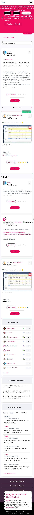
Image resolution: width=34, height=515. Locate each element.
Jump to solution (8, 59)
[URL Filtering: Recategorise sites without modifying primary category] (2, 107)
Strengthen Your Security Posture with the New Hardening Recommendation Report (16, 392)
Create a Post (27, 33)
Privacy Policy (19, 8)
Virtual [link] (16, 412)
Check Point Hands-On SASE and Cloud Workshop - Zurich (17, 421)
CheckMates (9, 473)
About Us (21, 513)
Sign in (8, 500)
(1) (27, 162)
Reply (15, 100)
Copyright (7, 513)
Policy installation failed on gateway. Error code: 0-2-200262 (15, 386)
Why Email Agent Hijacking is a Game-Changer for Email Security (16, 431)
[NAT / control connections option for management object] (31, 107)
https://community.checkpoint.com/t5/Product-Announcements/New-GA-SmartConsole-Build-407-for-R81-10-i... (17, 234)
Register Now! (13, 24)
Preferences (26, 13)
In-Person (7, 416)
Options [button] (31, 37)
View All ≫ (6, 373)
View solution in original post (9, 155)
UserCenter (27, 513)
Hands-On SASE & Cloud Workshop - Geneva (16, 449)
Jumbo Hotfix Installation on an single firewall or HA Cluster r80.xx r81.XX (16, 397)
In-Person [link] (23, 412)
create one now (10, 507)
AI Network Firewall (8, 37)
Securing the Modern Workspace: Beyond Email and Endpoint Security (17, 468)
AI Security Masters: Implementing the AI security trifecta (17, 441)
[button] (7, 13)
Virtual (6, 426)
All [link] (11, 412)
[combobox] (17, 43)
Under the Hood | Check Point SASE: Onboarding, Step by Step (15, 459)
